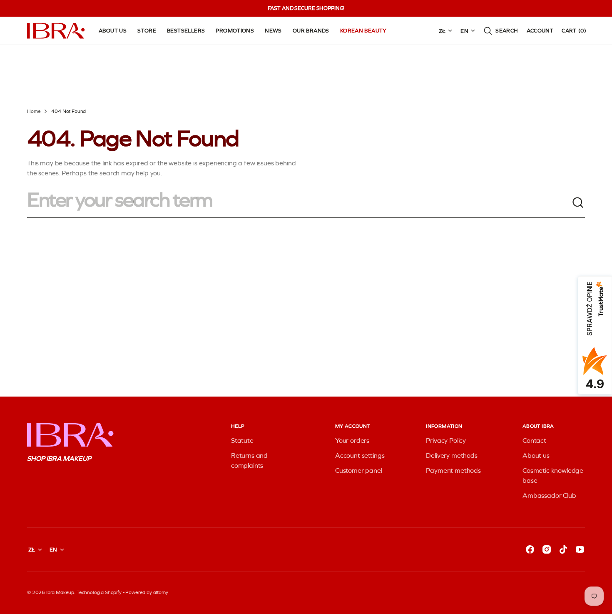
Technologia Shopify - (100, 592)
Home (33, 111)
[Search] (578, 203)
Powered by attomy (146, 592)
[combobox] (299, 202)
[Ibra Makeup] (56, 31)
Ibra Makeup (60, 592)
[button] (500, 31)
